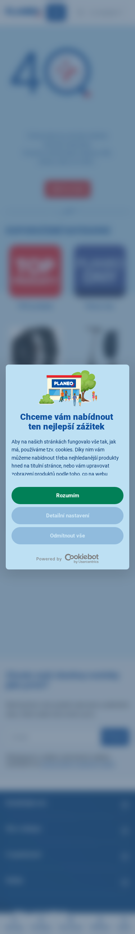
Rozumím (67, 495)
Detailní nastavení (67, 515)
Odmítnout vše (67, 535)
